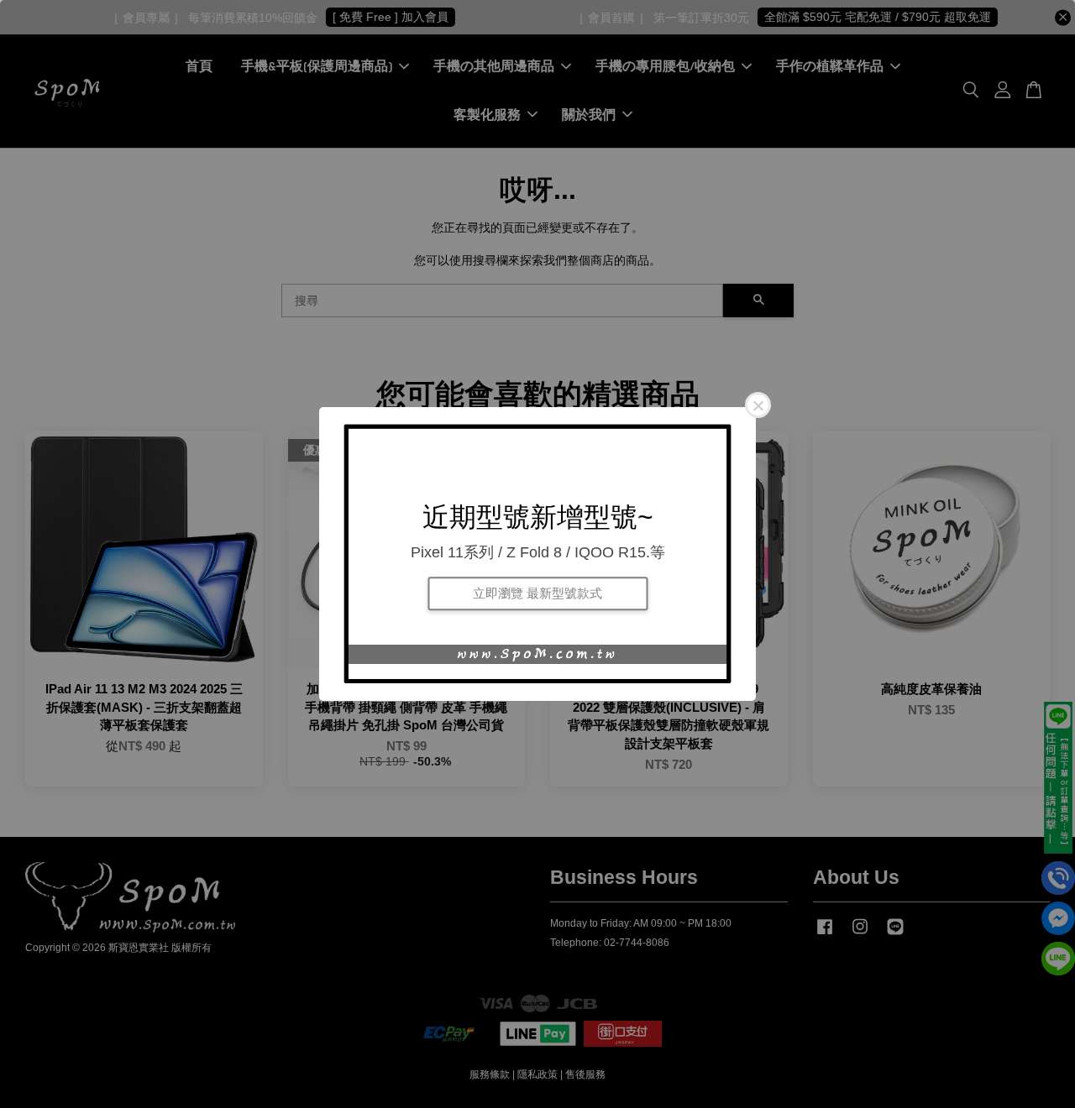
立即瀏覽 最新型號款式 (537, 593)
